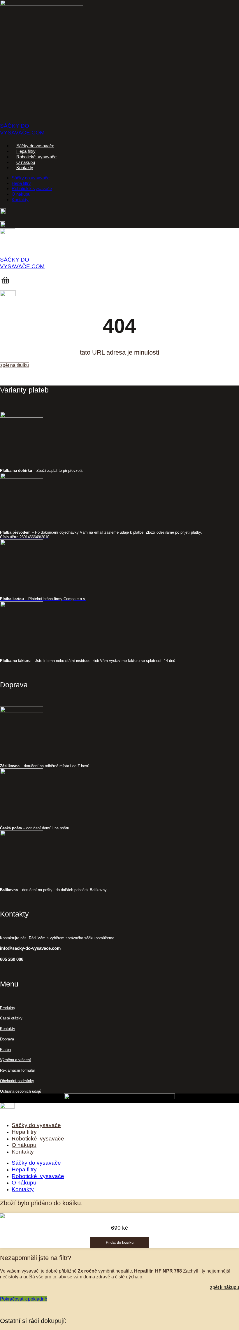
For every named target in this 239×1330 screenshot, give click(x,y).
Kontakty (24, 167)
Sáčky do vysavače (35, 145)
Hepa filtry (26, 151)
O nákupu (25, 162)
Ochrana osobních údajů (20, 1091)
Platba (5, 1049)
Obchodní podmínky (17, 1081)
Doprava (7, 1039)
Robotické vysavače (36, 157)
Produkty (7, 1008)
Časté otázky (11, 1018)
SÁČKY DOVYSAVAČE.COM (22, 129)
